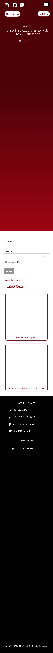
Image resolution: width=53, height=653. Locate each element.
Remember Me (13, 262)
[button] (7, 5)
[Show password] (45, 256)
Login (42, 13)
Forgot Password (12, 279)
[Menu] (46, 4)
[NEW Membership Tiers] (26, 316)
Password (8, 251)
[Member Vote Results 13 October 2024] (26, 347)
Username (9, 240)
